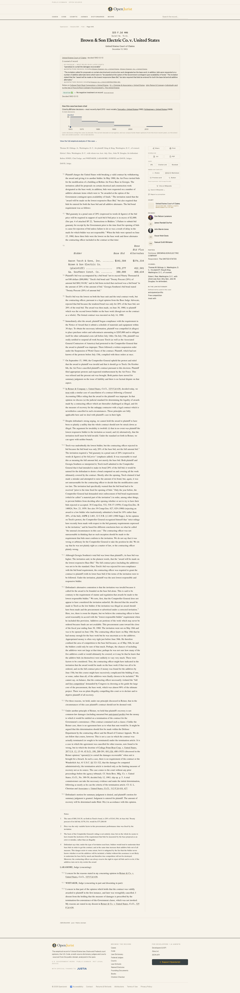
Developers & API (159, 948)
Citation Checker (118, 977)
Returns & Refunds (103, 987)
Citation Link (162, 164)
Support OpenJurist (170, 962)
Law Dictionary (117, 954)
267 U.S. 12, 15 (73, 751)
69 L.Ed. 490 (112, 751)
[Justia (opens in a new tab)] (82, 969)
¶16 (63, 873)
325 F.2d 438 (114, 388)
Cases (55, 17)
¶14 (63, 710)
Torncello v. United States (127, 109)
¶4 (64, 275)
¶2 (64, 214)
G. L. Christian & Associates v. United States (127, 85)
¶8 (64, 388)
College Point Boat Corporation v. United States (89, 85)
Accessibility (76, 987)
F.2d (82, 27)
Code (64, 17)
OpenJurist (64, 27)
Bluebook (175, 164)
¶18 (63, 889)
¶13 (63, 700)
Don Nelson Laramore (163, 216)
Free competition (155, 295)
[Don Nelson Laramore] (150, 217)
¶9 (64, 420)
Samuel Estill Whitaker (163, 242)
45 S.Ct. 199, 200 (92, 751)
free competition (76, 683)
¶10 (63, 445)
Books (111, 17)
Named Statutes (117, 967)
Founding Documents (119, 971)
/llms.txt (155, 951)
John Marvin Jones (161, 229)
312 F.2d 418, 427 (119, 788)
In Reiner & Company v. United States (83, 388)
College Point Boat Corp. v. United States (117, 747)
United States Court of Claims (120, 46)
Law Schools (116, 964)
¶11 (63, 555)
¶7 (64, 360)
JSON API (156, 955)
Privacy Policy (146, 987)
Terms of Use (132, 987)
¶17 (63, 883)
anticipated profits (117, 714)
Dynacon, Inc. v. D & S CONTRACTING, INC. (105, 82)
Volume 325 (74, 27)
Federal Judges (117, 958)
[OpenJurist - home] (120, 9)
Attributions (119, 987)
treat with (70, 392)
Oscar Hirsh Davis (161, 236)
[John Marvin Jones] (150, 230)
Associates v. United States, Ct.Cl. (94, 788)
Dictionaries (97, 17)
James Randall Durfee (163, 223)
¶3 (64, 245)
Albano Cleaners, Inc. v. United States (105, 69)
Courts (73, 17)
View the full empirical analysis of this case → (78, 141)
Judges (84, 17)
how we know (109, 93)
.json (72, 923)
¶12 (63, 587)
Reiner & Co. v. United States (114, 903)
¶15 (63, 794)
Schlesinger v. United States (155, 109)
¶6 (64, 321)
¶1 (64, 174)
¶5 (64, 296)
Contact (89, 987)
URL (151, 164)
